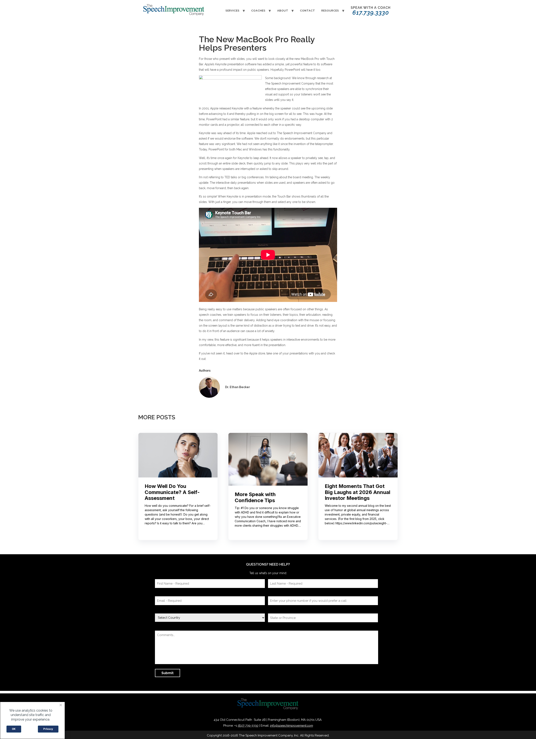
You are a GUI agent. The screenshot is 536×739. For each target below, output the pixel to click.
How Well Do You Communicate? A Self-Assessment (172, 492)
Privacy (48, 728)
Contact (307, 10)
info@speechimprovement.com (291, 725)
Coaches (258, 10)
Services (232, 10)
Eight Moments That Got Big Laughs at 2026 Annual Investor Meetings (357, 492)
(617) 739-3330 (248, 725)
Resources (330, 10)
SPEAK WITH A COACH (370, 11)
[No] (60, 705)
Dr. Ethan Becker (237, 387)
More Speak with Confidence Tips (255, 497)
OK (14, 728)
